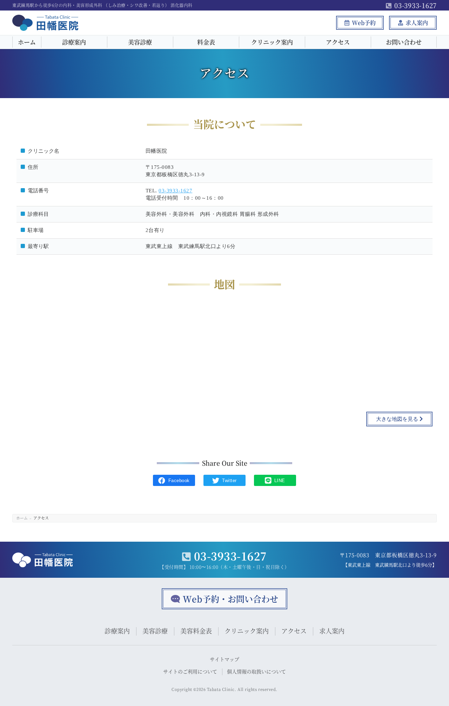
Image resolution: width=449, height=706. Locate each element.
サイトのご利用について (190, 671)
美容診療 (140, 41)
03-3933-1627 (415, 5)
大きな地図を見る (398, 419)
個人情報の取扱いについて (256, 671)
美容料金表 (196, 630)
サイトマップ (224, 659)
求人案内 (417, 23)
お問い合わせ (404, 41)
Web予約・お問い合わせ (230, 598)
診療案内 (74, 41)
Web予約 (364, 23)
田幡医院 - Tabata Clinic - (38, 30)
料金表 (206, 41)
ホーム (27, 41)
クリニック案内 (272, 41)
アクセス (338, 41)
